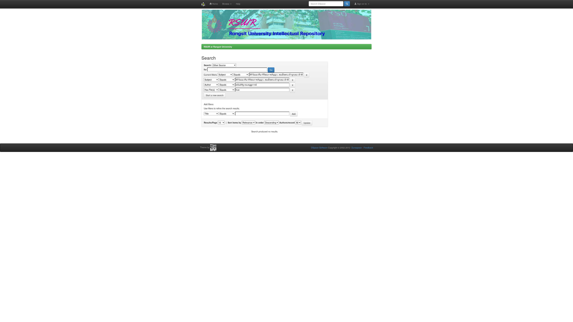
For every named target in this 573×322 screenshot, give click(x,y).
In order (260, 122)
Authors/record (287, 122)
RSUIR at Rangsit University (218, 46)
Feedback (368, 147)
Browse (226, 3)
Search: (208, 65)
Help (238, 3)
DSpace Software (319, 147)
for (205, 69)
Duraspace (356, 147)
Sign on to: (362, 3)
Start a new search (215, 95)
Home (215, 3)
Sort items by (234, 122)
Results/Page (210, 122)
